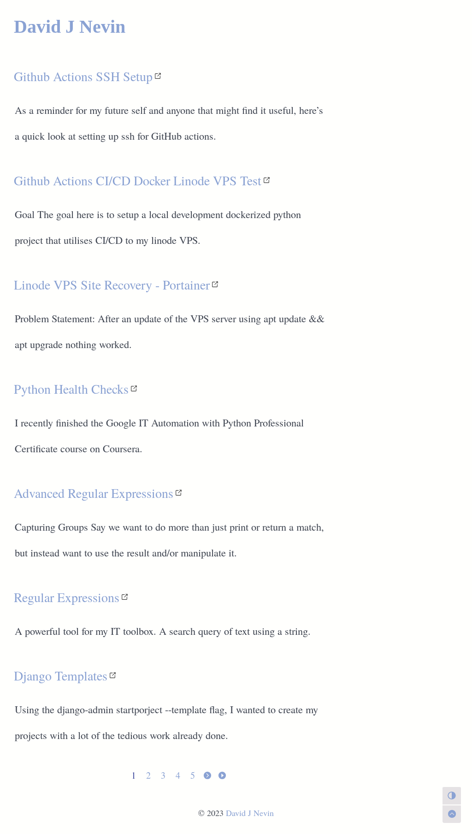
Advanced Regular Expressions (93, 493)
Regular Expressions (66, 597)
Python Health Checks (71, 388)
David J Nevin (69, 26)
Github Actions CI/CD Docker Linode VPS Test (137, 180)
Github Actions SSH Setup (83, 76)
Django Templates (60, 675)
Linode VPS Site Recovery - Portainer (112, 284)
